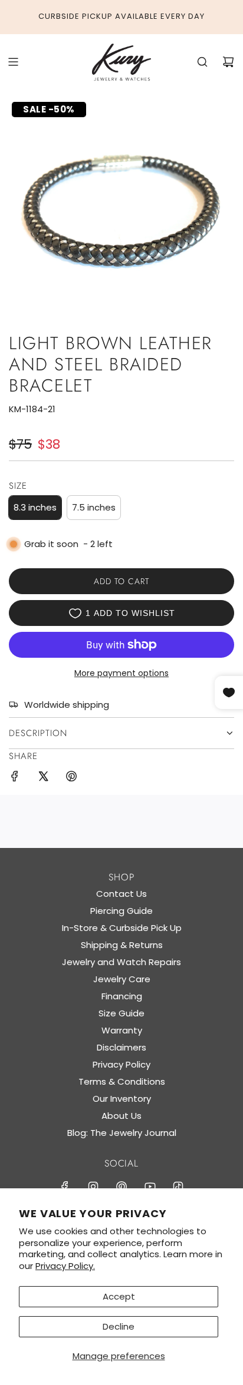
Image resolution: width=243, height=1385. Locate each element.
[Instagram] (93, 1187)
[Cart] (228, 62)
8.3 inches (35, 507)
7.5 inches (94, 507)
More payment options (121, 673)
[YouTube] (150, 1187)
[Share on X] (43, 778)
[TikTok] (178, 1187)
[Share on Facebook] (15, 778)
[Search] (202, 62)
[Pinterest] (121, 1187)
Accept (119, 1296)
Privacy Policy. (65, 1266)
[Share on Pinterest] (71, 778)
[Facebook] (65, 1187)
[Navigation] (13, 62)
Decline (118, 1326)
